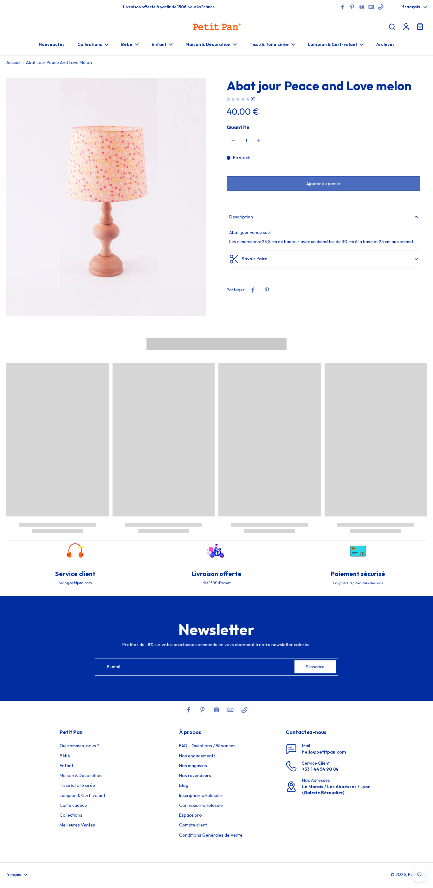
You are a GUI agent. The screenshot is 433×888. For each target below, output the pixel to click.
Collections (71, 815)
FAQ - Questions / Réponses (207, 746)
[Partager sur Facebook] (253, 290)
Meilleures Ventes (77, 825)
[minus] (233, 140)
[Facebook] (342, 7)
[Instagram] (361, 7)
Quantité (238, 127)
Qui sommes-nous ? (79, 746)
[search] (392, 26)
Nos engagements (197, 756)
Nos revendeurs (195, 775)
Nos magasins (193, 765)
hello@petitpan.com (324, 752)
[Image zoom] (106, 197)
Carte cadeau (73, 805)
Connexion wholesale (201, 805)
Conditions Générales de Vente (210, 835)
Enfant (66, 765)
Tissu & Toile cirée (77, 785)
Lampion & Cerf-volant (82, 795)
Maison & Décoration (81, 775)
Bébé (65, 756)
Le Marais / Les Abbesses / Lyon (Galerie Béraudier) (336, 789)
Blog (183, 785)
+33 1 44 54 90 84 (320, 769)
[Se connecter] (406, 26)
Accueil (13, 62)
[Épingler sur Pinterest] (267, 290)
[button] (323, 183)
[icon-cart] (420, 26)
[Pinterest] (352, 7)
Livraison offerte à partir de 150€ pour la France (169, 6)
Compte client (193, 825)
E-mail (113, 667)
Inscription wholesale (200, 795)
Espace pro (190, 815)
